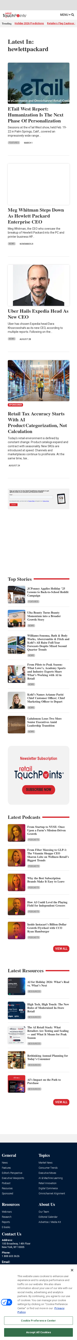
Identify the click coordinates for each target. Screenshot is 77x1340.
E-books (6, 1227)
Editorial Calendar (48, 1217)
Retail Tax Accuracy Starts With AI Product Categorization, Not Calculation (37, 422)
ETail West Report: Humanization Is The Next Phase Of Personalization (35, 114)
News (12, 244)
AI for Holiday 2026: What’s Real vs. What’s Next (48, 983)
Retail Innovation (47, 1183)
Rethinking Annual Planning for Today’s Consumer (47, 1057)
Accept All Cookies (38, 1332)
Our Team (44, 1212)
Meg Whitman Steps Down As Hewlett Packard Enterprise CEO (36, 215)
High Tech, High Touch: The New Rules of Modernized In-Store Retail (48, 1007)
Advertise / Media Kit (50, 1222)
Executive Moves (47, 1173)
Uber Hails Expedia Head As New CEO (38, 313)
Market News (46, 1162)
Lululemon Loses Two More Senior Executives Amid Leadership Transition (44, 722)
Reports (6, 1222)
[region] (38, 1302)
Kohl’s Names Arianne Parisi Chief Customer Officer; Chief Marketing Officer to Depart (46, 698)
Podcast (6, 1183)
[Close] (72, 1270)
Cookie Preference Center (38, 1320)
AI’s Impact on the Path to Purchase (44, 1081)
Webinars (7, 1212)
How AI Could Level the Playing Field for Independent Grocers (47, 904)
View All (61, 948)
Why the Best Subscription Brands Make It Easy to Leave (45, 880)
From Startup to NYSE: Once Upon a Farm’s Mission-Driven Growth (46, 830)
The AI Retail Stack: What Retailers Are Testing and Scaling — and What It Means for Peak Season (48, 1032)
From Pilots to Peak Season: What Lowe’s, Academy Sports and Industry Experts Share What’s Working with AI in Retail (46, 671)
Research (6, 1217)
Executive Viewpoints (13, 1178)
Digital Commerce (48, 1188)
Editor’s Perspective (12, 1173)
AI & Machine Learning (51, 1178)
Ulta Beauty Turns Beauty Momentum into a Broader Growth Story (44, 616)
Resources (34, 991)
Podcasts (33, 840)
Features (14, 143)
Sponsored (7, 1193)
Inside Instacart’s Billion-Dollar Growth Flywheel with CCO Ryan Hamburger (47, 927)
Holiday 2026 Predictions (29, 23)
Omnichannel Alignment (52, 1193)
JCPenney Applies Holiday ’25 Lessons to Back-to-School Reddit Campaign (48, 592)
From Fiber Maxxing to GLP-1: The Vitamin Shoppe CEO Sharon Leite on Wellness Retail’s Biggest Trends (48, 855)
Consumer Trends (48, 1168)
